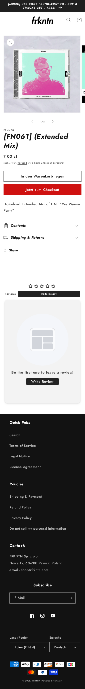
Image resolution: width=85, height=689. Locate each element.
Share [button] (13, 250)
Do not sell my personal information (37, 528)
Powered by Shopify (52, 680)
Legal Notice (19, 456)
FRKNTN (36, 680)
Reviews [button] (10, 294)
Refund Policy (20, 507)
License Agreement (25, 466)
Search (15, 435)
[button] (6, 20)
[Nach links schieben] (32, 121)
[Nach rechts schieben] (53, 121)
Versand (22, 163)
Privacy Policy (20, 518)
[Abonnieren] (70, 598)
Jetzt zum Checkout (42, 189)
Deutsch (60, 647)
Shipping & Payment (25, 496)
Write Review (49, 294)
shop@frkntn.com (34, 570)
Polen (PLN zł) (25, 647)
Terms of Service (22, 445)
